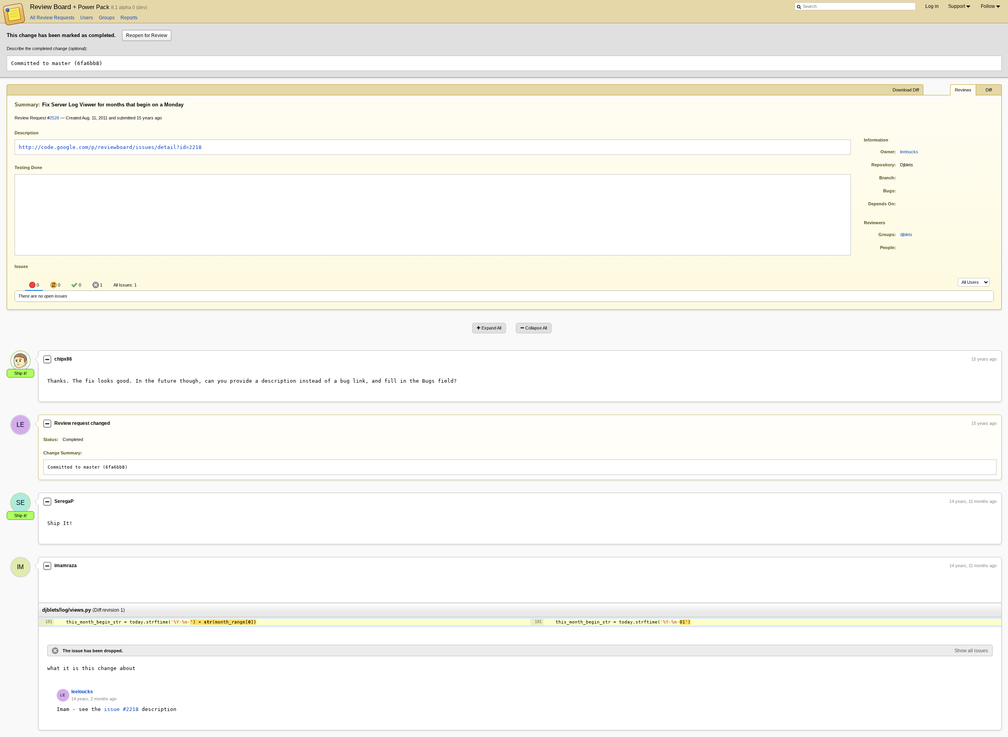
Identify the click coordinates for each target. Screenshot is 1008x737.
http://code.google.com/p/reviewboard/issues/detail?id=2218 (110, 147)
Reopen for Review (146, 35)
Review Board (70, 6)
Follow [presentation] (988, 6)
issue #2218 (121, 709)
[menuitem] (959, 6)
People (887, 247)
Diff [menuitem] (989, 89)
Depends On (881, 203)
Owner (887, 151)
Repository (882, 164)
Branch (886, 177)
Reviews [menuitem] (963, 89)
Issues (21, 266)
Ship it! (20, 373)
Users (86, 17)
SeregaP (64, 501)
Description (32, 132)
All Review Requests (52, 17)
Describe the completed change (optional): (47, 48)
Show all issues (971, 650)
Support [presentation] (956, 6)
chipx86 (63, 359)
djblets (906, 234)
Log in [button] (932, 6)
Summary (26, 105)
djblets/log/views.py (66, 610)
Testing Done (28, 167)
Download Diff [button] (906, 89)
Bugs (888, 190)
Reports (128, 17)
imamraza (65, 565)
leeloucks (909, 151)
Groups (107, 17)
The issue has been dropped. (93, 650)
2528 (54, 117)
